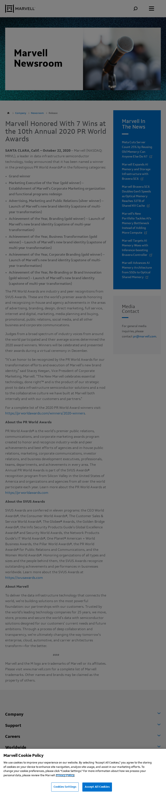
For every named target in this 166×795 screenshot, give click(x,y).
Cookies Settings (65, 787)
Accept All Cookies (97, 787)
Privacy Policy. (65, 775)
